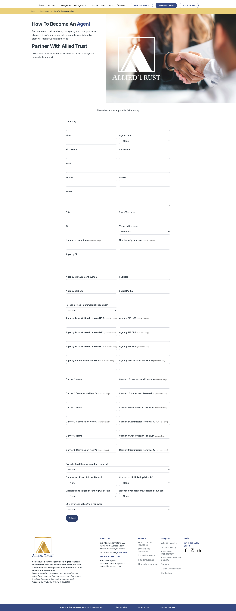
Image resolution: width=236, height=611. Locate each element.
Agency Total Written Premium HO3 (91, 318)
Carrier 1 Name (74, 379)
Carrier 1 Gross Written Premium (143, 379)
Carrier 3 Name (74, 435)
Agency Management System (81, 276)
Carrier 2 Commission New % (88, 421)
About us (51, 5)
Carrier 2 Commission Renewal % (143, 421)
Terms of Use (143, 607)
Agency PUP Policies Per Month (142, 360)
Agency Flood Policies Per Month (90, 360)
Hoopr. (173, 607)
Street (69, 191)
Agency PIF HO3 (134, 318)
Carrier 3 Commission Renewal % (143, 450)
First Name (71, 149)
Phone (69, 177)
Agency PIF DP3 (134, 332)
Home (41, 5)
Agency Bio (72, 254)
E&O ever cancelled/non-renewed (84, 504)
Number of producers (137, 240)
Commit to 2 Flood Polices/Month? (84, 477)
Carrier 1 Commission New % (88, 393)
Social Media (126, 291)
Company (71, 121)
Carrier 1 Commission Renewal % (143, 393)
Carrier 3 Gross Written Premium (143, 435)
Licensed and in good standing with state (88, 490)
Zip (67, 226)
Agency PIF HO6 (134, 346)
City (68, 212)
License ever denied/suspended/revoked (141, 490)
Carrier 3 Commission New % (88, 450)
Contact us (121, 5)
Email (68, 163)
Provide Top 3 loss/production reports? (87, 464)
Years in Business (128, 226)
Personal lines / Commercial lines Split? (87, 305)
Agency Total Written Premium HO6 (91, 346)
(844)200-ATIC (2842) (111, 556)
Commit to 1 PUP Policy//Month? (136, 477)
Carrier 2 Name (74, 407)
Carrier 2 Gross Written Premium (143, 407)
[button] (65, 5)
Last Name (125, 149)
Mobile (122, 177)
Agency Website (74, 291)
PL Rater (123, 276)
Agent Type (125, 135)
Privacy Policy (120, 607)
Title (68, 135)
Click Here (122, 552)
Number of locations (83, 240)
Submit (72, 518)
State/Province (127, 212)
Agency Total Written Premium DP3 (91, 332)
